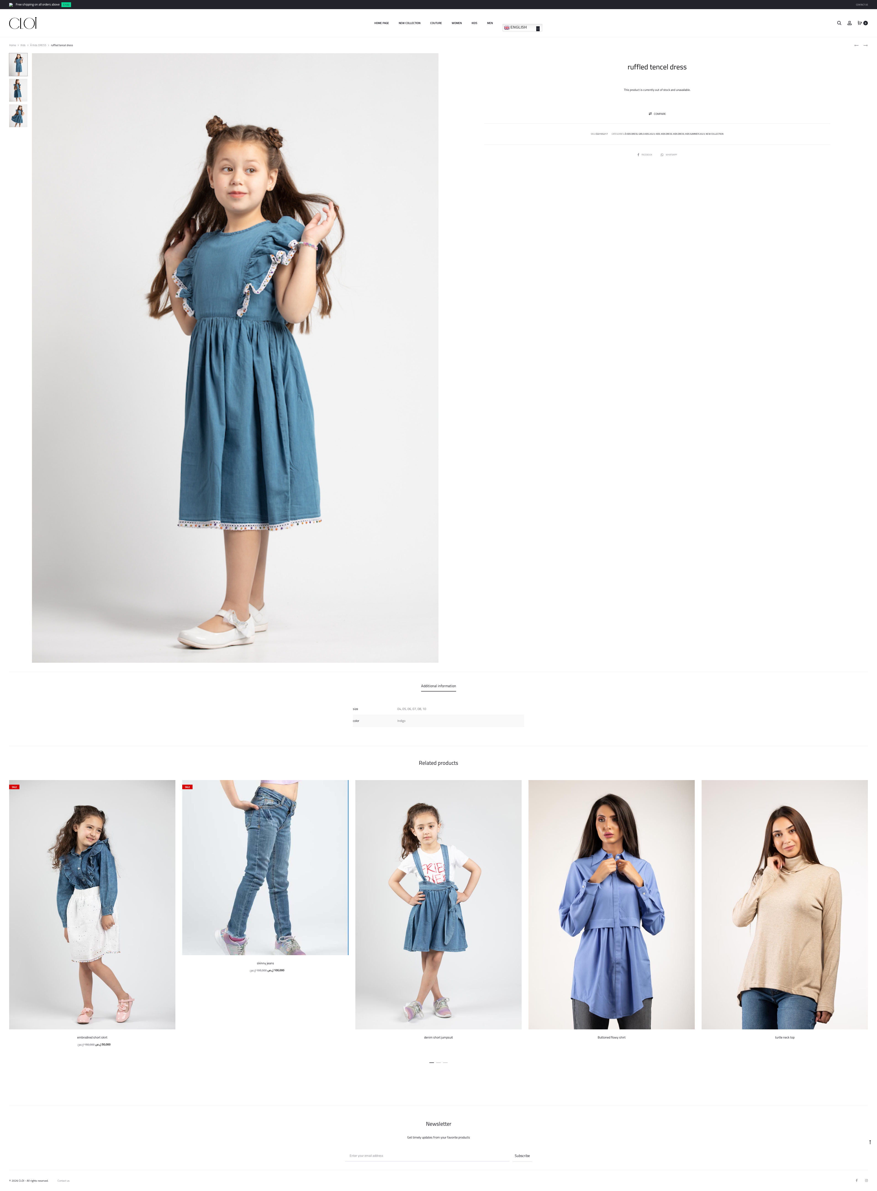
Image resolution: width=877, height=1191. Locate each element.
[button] (657, 114)
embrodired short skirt (92, 1037)
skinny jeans (265, 963)
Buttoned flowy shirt (612, 1037)
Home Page (381, 23)
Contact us (64, 1180)
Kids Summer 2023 (695, 134)
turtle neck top (785, 1037)
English (518, 27)
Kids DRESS (666, 134)
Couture (436, 23)
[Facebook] (857, 1180)
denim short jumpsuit (438, 1037)
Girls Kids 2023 (647, 134)
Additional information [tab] (438, 685)
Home (12, 45)
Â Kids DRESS (38, 45)
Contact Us (862, 5)
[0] (860, 23)
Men (490, 23)
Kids (474, 23)
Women (457, 23)
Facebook (647, 154)
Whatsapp (671, 154)
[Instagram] (866, 1180)
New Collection (409, 23)
